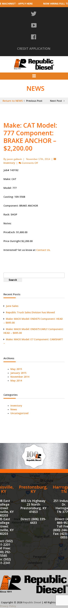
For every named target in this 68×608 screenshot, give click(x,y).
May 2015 (16, 369)
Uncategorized (19, 413)
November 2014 (19, 376)
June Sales (12, 306)
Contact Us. (43, 250)
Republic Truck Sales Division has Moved (30, 312)
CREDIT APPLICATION (33, 48)
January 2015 (18, 373)
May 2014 (16, 380)
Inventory (9, 162)
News (13, 409)
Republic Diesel (32, 602)
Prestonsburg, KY (33, 489)
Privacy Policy (8, 606)
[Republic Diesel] (34, 64)
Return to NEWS (13, 100)
